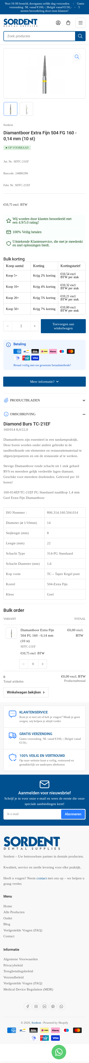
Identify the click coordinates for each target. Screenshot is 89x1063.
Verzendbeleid (13, 977)
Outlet (7, 918)
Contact (8, 936)
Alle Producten (14, 912)
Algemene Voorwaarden (20, 959)
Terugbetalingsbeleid (18, 971)
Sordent (8, 125)
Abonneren (73, 814)
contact (42, 878)
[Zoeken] (80, 36)
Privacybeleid (13, 965)
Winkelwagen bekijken (24, 692)
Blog (6, 924)
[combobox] (44, 36)
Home (7, 906)
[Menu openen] (81, 23)
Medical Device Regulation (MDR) (28, 989)
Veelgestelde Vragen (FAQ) (22, 930)
